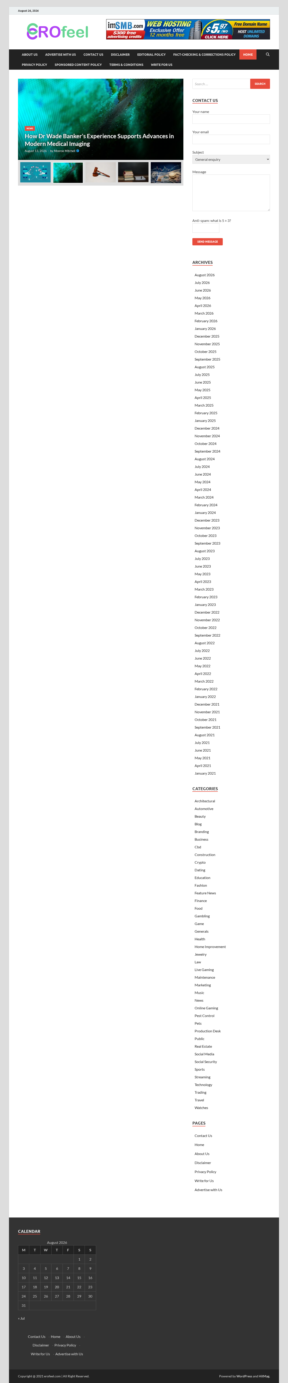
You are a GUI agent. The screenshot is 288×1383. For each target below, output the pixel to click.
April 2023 (203, 581)
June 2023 (203, 566)
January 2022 (205, 696)
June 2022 (203, 658)
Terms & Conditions (126, 65)
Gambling (202, 916)
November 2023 (207, 528)
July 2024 (202, 466)
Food (198, 908)
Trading (200, 1092)
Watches (201, 1107)
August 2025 (205, 367)
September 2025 (207, 359)
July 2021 (202, 742)
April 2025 (203, 397)
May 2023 (202, 574)
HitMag (264, 1376)
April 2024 (203, 489)
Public (199, 1038)
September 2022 (207, 635)
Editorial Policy (151, 54)
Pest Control (204, 1015)
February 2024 (206, 505)
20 (57, 1287)
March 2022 (204, 681)
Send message (207, 241)
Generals (202, 931)
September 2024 (207, 451)
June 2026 (203, 290)
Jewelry (201, 954)
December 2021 (207, 704)
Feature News (205, 893)
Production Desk (208, 1031)
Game (199, 923)
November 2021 (207, 712)
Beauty (200, 816)
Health (200, 939)
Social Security (206, 1061)
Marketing (203, 985)
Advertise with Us (60, 54)
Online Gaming (206, 1008)
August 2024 (205, 459)
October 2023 (205, 535)
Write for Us (161, 65)
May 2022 (202, 666)
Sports (200, 1069)
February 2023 (206, 597)
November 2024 (207, 436)
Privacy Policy (34, 65)
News (30, 128)
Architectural (205, 801)
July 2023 (202, 558)
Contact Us (93, 54)
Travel (199, 1100)
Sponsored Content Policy (78, 65)
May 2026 (202, 298)
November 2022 (207, 620)
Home (248, 54)
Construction (205, 854)
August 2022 (205, 643)
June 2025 (203, 382)
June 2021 (203, 750)
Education (202, 877)
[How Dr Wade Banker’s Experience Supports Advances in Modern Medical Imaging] (100, 119)
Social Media (204, 1054)
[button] (176, 119)
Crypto (200, 862)
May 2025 (202, 390)
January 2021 (205, 773)
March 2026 (204, 313)
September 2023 (207, 543)
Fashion (201, 885)
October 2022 (205, 627)
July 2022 (202, 650)
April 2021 (203, 765)
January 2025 (205, 420)
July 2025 (202, 374)
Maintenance (205, 977)
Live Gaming (204, 969)
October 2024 (205, 443)
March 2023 (204, 589)
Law (198, 962)
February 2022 (206, 689)
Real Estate (203, 1046)
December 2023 (207, 520)
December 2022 (207, 612)
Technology (203, 1084)
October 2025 (205, 351)
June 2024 (203, 474)
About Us (30, 54)
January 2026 (205, 328)
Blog (198, 824)
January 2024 (205, 512)
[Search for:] (231, 84)
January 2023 (205, 604)
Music (199, 992)
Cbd (198, 847)
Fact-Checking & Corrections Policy (204, 54)
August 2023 (205, 551)
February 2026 (206, 321)
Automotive (204, 808)
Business (201, 839)
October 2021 (205, 719)
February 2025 (206, 413)
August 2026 (205, 275)
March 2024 (204, 497)
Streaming (202, 1077)
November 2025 (207, 344)
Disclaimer (120, 54)
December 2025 (207, 336)
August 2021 (205, 735)
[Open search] (267, 54)
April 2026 (203, 305)
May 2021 (202, 758)
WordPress (244, 1376)
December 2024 (207, 428)
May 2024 (202, 482)
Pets (198, 1023)
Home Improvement (210, 946)
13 (57, 1277)
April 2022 (203, 673)
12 (46, 1277)
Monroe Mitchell (64, 151)
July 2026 (202, 282)
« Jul (21, 1318)
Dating (200, 870)
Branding (202, 831)
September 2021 (207, 727)
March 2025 (204, 405)
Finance (201, 900)
